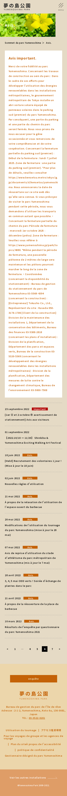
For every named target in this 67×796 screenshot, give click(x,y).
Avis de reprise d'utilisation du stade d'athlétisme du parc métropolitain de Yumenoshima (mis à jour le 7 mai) (30, 557)
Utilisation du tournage (21, 730)
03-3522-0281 (37, 718)
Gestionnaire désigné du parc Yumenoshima (33, 755)
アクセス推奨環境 (51, 730)
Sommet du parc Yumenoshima (23, 42)
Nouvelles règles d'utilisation (24, 484)
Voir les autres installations (28, 777)
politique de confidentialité (35, 750)
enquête (33, 678)
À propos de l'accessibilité (43, 744)
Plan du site (18, 744)
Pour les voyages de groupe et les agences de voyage (33, 737)
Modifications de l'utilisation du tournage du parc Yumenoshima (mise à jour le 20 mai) (32, 530)
